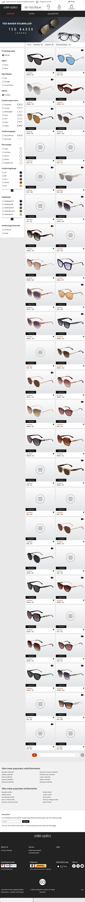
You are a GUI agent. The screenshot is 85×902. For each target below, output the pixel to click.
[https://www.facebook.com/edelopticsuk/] (74, 866)
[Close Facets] (12, 44)
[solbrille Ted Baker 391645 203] (40, 293)
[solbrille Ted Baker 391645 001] (40, 615)
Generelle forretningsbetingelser (12, 889)
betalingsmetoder (35, 850)
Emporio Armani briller (10, 802)
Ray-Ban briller (7, 792)
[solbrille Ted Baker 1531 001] (40, 205)
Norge (73, 1)
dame (6, 65)
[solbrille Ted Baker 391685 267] (40, 234)
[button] (10, 7)
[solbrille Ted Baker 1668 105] (40, 468)
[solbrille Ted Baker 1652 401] (40, 498)
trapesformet (8, 163)
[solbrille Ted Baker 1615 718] (40, 703)
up (82, 889)
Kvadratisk (7, 104)
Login (59, 9)
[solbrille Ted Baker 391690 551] (40, 674)
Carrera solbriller (7, 779)
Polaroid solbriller (8, 782)
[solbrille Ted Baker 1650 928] (40, 175)
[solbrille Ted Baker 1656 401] (40, 146)
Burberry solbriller (46, 782)
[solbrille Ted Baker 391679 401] (40, 380)
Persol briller (47, 792)
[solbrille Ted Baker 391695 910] (40, 556)
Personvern (5, 892)
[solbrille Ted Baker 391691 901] (40, 117)
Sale (5, 78)
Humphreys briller (8, 797)
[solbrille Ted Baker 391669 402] (40, 263)
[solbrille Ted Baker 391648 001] (40, 439)
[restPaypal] (13, 865)
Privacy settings (6, 850)
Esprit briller (47, 802)
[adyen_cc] (2, 865)
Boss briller (47, 797)
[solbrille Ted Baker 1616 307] (40, 732)
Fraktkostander (34, 853)
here (54, 825)
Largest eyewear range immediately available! (20, 1)
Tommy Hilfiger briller (50, 799)
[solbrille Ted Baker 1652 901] (40, 351)
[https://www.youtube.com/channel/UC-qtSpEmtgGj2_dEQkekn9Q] (82, 866)
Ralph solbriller (45, 779)
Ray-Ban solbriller (8, 772)
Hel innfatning (8, 135)
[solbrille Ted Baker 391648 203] (40, 322)
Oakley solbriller (7, 774)
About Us (4, 847)
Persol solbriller (7, 777)
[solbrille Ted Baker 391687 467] (40, 644)
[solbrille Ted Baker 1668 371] (40, 527)
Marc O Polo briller (8, 799)
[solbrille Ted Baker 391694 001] (40, 586)
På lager (7, 81)
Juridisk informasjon (17, 892)
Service (31, 847)
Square (6, 159)
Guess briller (47, 794)
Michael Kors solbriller (47, 774)
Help (58, 847)
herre (6, 68)
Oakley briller (6, 794)
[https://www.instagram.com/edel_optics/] (78, 866)
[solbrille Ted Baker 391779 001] (40, 58)
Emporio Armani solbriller (49, 772)
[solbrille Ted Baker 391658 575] (40, 87)
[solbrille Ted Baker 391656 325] (40, 410)
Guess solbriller (45, 777)
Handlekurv (71, 9)
